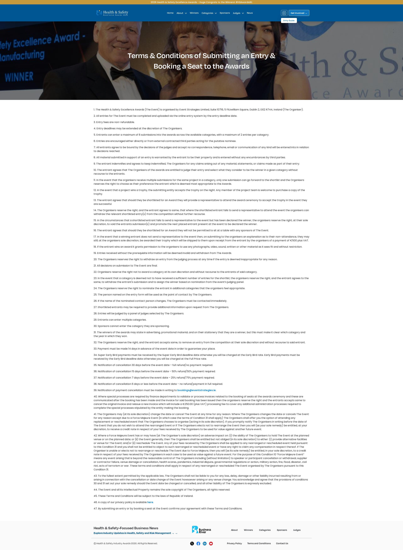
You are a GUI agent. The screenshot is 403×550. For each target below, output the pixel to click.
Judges (237, 12)
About (180, 12)
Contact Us (282, 543)
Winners (194, 12)
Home (170, 12)
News (250, 12)
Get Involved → (299, 12)
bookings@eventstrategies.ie (196, 390)
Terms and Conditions (259, 543)
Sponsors (225, 12)
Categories (208, 12)
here (150, 502)
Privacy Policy (234, 543)
